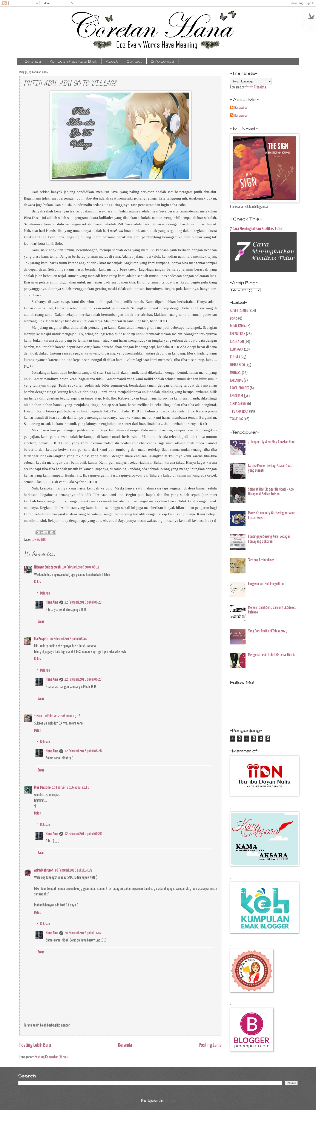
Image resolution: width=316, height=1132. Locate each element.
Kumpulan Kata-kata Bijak (73, 61)
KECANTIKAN (237, 334)
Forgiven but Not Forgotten (266, 584)
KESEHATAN (237, 342)
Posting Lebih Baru (35, 1045)
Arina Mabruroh (43, 870)
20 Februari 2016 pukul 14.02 (83, 933)
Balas (37, 582)
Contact (134, 61)
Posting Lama (210, 1045)
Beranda (33, 61)
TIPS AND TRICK (239, 411)
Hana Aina (52, 602)
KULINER (235, 357)
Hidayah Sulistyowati (47, 567)
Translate (260, 87)
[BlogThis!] (42, 532)
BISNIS (234, 319)
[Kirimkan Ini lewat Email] (37, 532)
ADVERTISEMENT (240, 311)
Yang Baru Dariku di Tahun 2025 (267, 631)
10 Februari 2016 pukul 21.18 (70, 788)
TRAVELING (236, 419)
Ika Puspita (41, 639)
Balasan (45, 593)
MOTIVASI (235, 373)
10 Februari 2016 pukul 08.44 (68, 639)
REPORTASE (236, 396)
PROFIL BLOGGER (239, 388)
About (112, 61)
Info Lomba (162, 61)
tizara (38, 716)
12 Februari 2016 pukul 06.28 (83, 751)
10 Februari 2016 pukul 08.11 (81, 567)
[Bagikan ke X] (46, 532)
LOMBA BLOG (39, 540)
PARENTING (236, 380)
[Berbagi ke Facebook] (50, 532)
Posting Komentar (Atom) (51, 1057)
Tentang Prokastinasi (261, 560)
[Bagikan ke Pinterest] (54, 532)
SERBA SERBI (237, 404)
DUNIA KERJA (238, 326)
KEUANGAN (236, 350)
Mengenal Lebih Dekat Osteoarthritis (271, 655)
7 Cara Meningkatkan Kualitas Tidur (256, 229)
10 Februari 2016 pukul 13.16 (61, 716)
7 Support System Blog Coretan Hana (271, 442)
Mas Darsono (42, 788)
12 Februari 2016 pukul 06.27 (83, 602)
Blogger (169, 1101)
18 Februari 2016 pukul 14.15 (73, 870)
